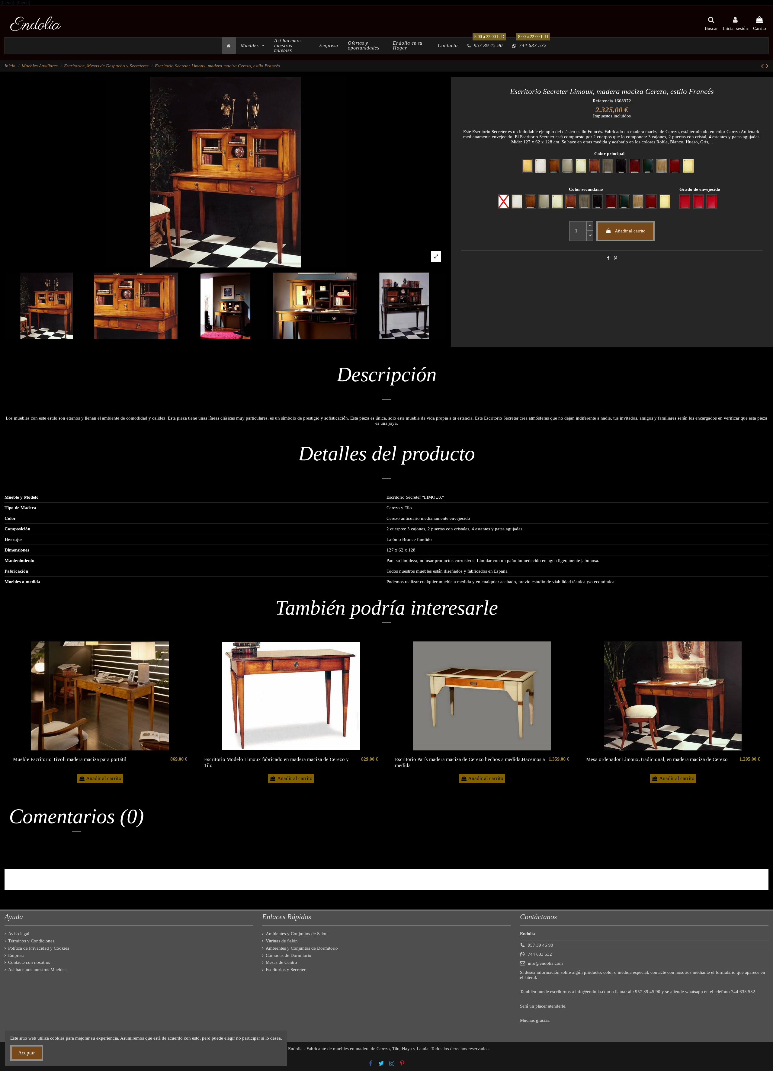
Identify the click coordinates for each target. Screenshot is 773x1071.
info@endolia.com (545, 963)
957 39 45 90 (540, 945)
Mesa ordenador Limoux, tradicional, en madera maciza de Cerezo (657, 759)
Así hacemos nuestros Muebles (37, 969)
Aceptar (26, 1053)
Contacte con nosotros (29, 962)
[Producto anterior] (763, 66)
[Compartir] (608, 258)
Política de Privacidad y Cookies (38, 948)
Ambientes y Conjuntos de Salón (297, 933)
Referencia (603, 100)
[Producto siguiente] (767, 66)
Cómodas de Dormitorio (288, 955)
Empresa (16, 955)
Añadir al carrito (630, 231)
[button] (252, 45)
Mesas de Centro (281, 962)
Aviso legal (18, 933)
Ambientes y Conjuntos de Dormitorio (302, 948)
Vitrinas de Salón (282, 940)
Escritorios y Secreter (286, 969)
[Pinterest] (615, 258)
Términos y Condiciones (31, 940)
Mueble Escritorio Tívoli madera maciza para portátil (70, 759)
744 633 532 (540, 954)
